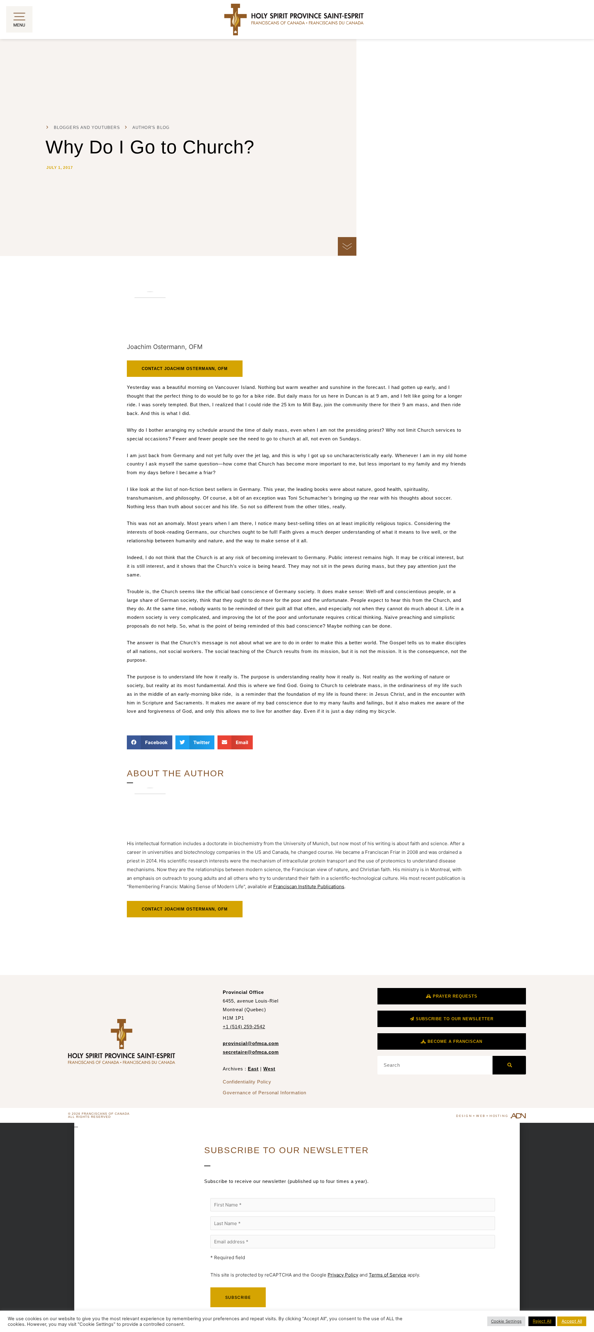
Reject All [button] (542, 1321)
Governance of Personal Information (264, 1092)
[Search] (509, 1065)
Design (464, 1116)
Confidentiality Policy (247, 1081)
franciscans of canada (106, 1113)
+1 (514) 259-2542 (244, 1026)
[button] (149, 742)
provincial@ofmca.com (251, 1043)
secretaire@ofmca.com (251, 1052)
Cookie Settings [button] (506, 1321)
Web (480, 1116)
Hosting (499, 1116)
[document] (297, 1227)
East (253, 1068)
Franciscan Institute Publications (308, 886)
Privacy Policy (343, 1275)
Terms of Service (387, 1275)
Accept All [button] (572, 1321)
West (269, 1068)
